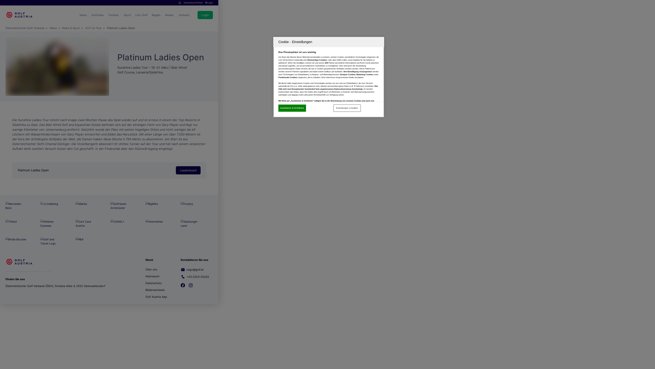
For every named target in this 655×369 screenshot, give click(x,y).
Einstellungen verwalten (347, 108)
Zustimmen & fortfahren (292, 108)
